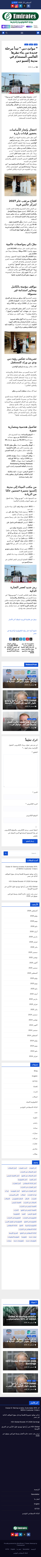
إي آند (6, 1191)
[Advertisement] (20, 1268)
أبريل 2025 (33, 994)
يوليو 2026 (33, 916)
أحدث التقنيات (23, 1168)
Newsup (32, 1543)
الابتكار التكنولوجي (17, 1199)
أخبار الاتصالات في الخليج (29, 1176)
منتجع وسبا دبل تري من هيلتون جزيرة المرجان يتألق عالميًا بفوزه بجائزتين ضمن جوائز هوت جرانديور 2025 (27, 648)
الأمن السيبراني (13, 1195)
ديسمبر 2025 (32, 952)
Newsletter (35, 1494)
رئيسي (26, 44)
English (34, 1076)
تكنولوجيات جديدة (31, 1241)
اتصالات (34, 1097)
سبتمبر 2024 (32, 1030)
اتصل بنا (37, 1499)
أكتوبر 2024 (33, 1025)
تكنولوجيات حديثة (19, 1241)
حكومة (31, 44)
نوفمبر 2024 (33, 1020)
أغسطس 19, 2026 (29, 1322)
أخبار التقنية (33, 1179)
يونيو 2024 (33, 1046)
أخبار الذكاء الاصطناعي (29, 1183)
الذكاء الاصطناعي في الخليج (28, 1233)
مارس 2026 (33, 937)
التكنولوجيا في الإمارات (29, 1218)
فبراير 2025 (33, 1004)
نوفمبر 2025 (33, 957)
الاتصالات (7, 1199)
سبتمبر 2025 (33, 968)
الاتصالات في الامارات (29, 1202)
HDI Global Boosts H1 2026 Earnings (23, 881)
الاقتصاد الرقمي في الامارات (28, 1206)
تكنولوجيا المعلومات (13, 1237)
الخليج (21, 1225)
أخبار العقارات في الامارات (28, 1187)
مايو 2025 (34, 989)
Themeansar (21, 1545)
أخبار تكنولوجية (15, 1191)
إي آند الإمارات (32, 1195)
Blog (35, 1071)
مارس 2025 (33, 999)
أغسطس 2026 (32, 911)
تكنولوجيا (24, 1237)
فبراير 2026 (33, 942)
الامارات (16, 1210)
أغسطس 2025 (32, 973)
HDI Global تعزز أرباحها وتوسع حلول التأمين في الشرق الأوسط (20, 701)
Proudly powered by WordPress (14, 1543)
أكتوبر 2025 (33, 963)
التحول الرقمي (32, 1214)
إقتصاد (35, 44)
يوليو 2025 (33, 978)
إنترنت (35, 1092)
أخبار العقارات (17, 1183)
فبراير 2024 (33, 1056)
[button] (6, 33)
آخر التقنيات (32, 1168)
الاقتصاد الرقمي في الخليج (28, 1210)
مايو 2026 (34, 926)
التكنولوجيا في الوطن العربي (13, 1221)
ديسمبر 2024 (32, 1015)
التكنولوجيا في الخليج (30, 1221)
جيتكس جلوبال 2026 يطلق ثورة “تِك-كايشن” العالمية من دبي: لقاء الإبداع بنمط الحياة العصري (13, 647)
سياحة (35, 1128)
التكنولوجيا (17, 1214)
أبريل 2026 (33, 931)
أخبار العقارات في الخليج (29, 1191)
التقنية (23, 1214)
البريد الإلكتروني (32, 804)
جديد (35, 1112)
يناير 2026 (33, 947)
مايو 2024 (33, 1051)
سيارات (34, 1133)
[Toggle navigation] (22, 32)
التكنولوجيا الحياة (31, 1102)
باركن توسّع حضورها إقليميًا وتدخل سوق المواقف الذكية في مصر (20, 681)
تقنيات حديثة (32, 1237)
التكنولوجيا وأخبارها (30, 1225)
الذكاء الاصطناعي (12, 1225)
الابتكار (27, 1199)
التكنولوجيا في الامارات (13, 1218)
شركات (29, 676)
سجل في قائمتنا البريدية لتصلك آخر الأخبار (23, 619)
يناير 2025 (34, 1009)
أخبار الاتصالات (12, 1168)
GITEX (34, 1081)
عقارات (34, 1144)
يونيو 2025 (33, 983)
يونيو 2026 (33, 921)
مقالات (35, 1154)
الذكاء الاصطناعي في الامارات (27, 1229)
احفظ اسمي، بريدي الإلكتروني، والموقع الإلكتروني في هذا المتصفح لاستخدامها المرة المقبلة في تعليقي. (21, 833)
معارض (35, 1149)
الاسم (35, 792)
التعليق (35, 752)
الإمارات (33, 1199)
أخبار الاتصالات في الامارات (28, 1172)
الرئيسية (37, 1489)
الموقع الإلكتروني (32, 815)
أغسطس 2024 (32, 1035)
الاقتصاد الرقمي (16, 1202)
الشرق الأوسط (13, 1233)
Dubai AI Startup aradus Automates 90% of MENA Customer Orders (21, 1319)
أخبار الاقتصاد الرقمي (13, 1176)
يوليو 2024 (33, 1041)
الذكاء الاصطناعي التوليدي (28, 1107)
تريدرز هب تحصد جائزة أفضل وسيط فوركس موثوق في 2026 (21, 724)
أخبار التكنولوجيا (22, 1179)
